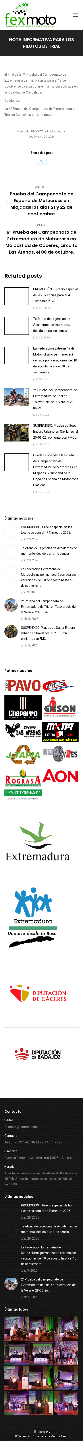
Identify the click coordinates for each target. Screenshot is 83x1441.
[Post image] (16, 296)
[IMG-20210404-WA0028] (16, 1353)
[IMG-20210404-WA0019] (66, 1403)
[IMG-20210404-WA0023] (41, 1378)
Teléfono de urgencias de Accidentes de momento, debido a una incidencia (51, 325)
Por (55, 131)
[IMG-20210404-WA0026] (66, 1353)
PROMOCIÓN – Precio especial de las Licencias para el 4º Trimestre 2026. (55, 295)
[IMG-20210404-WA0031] (16, 1329)
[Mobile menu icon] (76, 15)
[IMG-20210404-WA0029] (66, 1329)
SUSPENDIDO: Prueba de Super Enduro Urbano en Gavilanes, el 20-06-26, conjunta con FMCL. (55, 432)
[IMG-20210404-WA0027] (41, 1353)
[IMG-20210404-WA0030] (41, 1329)
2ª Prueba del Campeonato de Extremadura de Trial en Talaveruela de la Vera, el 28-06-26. (55, 399)
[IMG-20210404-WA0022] (66, 1378)
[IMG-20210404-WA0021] (16, 1403)
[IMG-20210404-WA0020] (41, 1403)
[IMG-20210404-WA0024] (16, 1378)
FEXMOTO (37, 131)
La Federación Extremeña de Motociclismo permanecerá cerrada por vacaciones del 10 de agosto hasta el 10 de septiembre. (55, 360)
